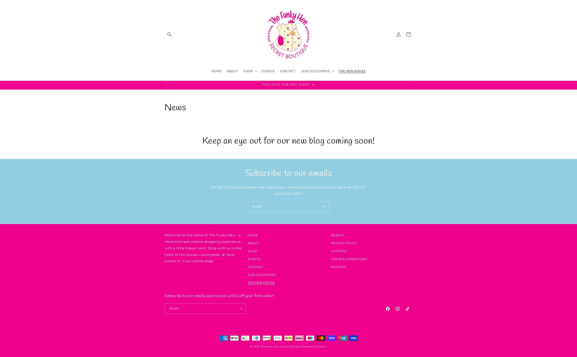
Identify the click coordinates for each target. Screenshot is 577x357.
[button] (169, 34)
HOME (253, 235)
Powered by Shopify (314, 346)
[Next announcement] (411, 85)
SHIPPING (339, 251)
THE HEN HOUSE (261, 283)
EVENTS (254, 259)
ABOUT (253, 243)
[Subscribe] (324, 206)
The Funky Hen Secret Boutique (280, 346)
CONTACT (255, 267)
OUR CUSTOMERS (262, 275)
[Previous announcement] (166, 85)
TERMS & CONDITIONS (349, 259)
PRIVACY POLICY (344, 243)
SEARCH (338, 235)
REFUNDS (339, 267)
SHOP (252, 251)
